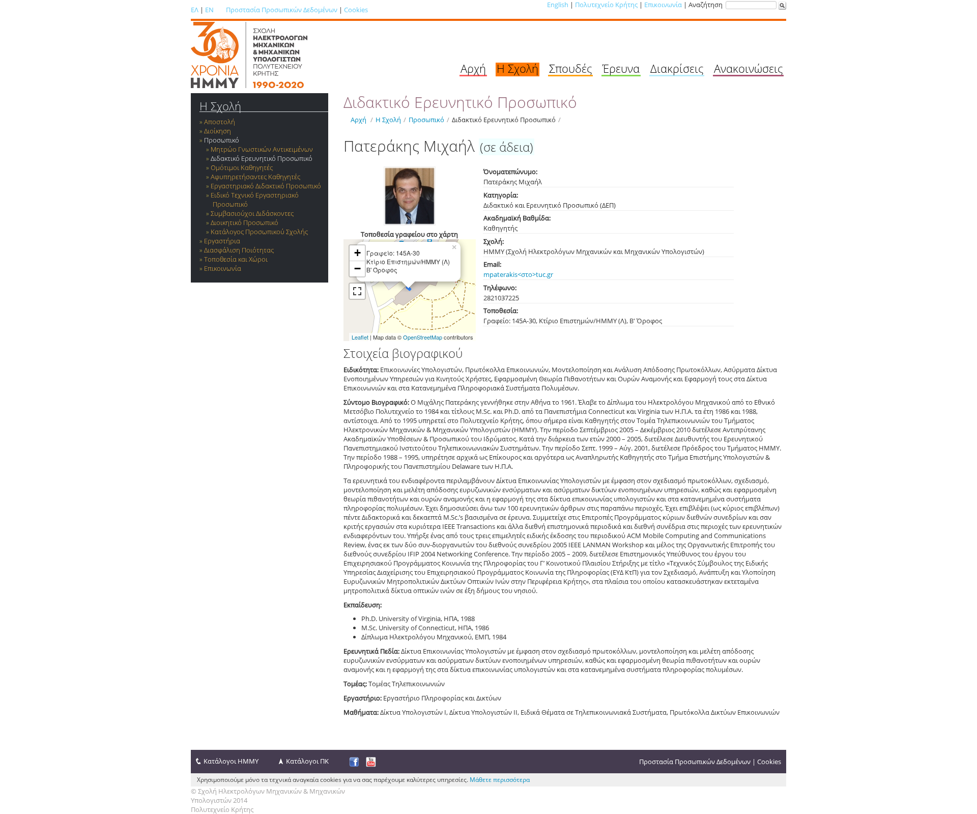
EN (209, 9)
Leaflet (360, 337)
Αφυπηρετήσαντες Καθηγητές (255, 176)
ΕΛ (194, 9)
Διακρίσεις (676, 68)
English (557, 4)
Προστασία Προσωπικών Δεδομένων (281, 9)
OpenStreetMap (422, 337)
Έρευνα (621, 68)
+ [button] (357, 252)
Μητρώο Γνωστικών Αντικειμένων (262, 149)
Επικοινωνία (663, 4)
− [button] (357, 268)
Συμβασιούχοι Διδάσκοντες (252, 213)
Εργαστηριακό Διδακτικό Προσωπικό (266, 185)
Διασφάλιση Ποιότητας (239, 250)
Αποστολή (219, 121)
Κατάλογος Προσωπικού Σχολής (259, 231)
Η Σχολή (517, 68)
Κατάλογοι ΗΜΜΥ (231, 761)
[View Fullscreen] (357, 291)
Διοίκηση (217, 130)
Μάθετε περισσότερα (500, 779)
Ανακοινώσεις (748, 68)
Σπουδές (570, 68)
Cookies (356, 9)
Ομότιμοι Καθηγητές (242, 167)
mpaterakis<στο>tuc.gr (518, 274)
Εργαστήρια (222, 240)
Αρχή (473, 68)
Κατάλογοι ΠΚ (307, 761)
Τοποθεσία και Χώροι (236, 259)
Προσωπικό (221, 140)
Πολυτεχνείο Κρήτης (606, 4)
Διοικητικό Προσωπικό (244, 222)
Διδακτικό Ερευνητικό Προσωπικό (261, 158)
